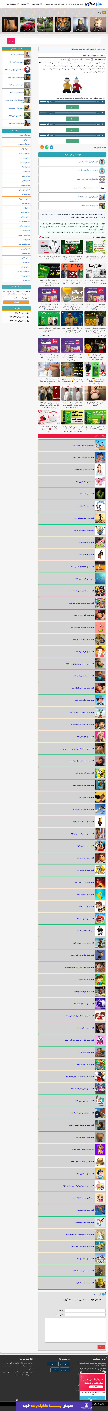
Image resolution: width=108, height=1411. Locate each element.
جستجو (10, 41)
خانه (104, 49)
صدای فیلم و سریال (24, 244)
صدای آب (55, 1370)
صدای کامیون (64, 1364)
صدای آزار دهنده (25, 135)
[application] (72, 102)
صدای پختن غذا (25, 162)
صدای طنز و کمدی (24, 235)
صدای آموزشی (25, 149)
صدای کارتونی (96, 49)
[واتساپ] (47, 147)
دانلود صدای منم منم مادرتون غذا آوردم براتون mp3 (93, 1369)
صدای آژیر (27, 140)
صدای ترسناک (25, 167)
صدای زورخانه (25, 212)
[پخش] (102, 102)
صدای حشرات (25, 185)
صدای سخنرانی (25, 217)
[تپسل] (17, 1400)
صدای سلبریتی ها (24, 221)
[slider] (43, 101)
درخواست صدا (11, 4)
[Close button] (105, 1372)
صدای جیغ (65, 1370)
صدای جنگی (26, 176)
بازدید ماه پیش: (23, 321)
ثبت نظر (97, 1294)
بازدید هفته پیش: (22, 317)
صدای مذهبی (26, 258)
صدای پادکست (25, 158)
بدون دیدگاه (75, 59)
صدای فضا (27, 239)
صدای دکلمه (26, 203)
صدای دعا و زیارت (24, 199)
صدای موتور (26, 262)
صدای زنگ (26, 208)
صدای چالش (26, 180)
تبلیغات (23, 4)
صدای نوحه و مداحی (23, 271)
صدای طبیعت (26, 230)
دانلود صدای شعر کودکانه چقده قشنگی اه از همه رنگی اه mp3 (91, 1364)
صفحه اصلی (36, 4)
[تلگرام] (51, 147)
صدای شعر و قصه (24, 226)
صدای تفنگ (26, 171)
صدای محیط (26, 253)
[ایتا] (42, 147)
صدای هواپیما (26, 276)
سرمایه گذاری (92, 1398)
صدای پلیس (52, 1364)
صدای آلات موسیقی (24, 144)
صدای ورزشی (26, 280)
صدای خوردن (26, 194)
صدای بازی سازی (24, 153)
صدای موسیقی (25, 267)
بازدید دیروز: (24, 313)
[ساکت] (48, 102)
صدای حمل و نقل (24, 190)
